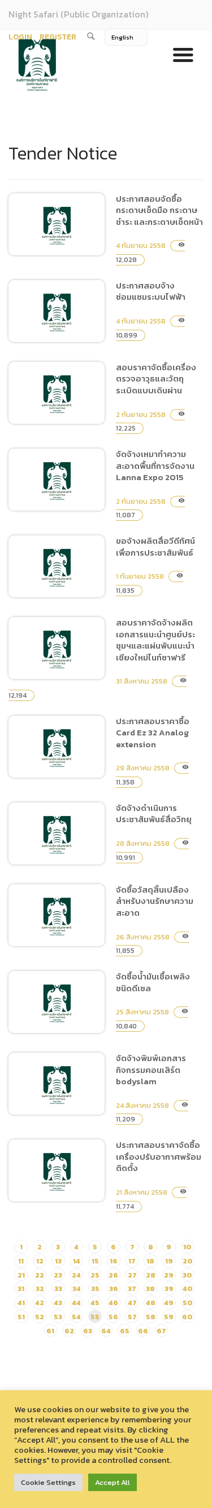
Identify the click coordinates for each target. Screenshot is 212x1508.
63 (87, 1330)
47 (132, 1302)
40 (188, 1288)
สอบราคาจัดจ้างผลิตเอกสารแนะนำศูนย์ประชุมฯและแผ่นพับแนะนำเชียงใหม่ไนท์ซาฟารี (155, 640)
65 (124, 1330)
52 (39, 1316)
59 (169, 1316)
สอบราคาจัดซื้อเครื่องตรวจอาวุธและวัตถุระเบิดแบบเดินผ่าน (156, 379)
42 (39, 1302)
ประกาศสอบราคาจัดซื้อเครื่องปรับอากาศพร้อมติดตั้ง (56, 1248)
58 (150, 1316)
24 (76, 1275)
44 (76, 1302)
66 (143, 1330)
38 (150, 1288)
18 (150, 1261)
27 (132, 1275)
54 (76, 1316)
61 (50, 1330)
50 (188, 1302)
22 (39, 1275)
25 (94, 1275)
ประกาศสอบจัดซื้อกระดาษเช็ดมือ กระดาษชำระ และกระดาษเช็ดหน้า (159, 210)
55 (94, 1316)
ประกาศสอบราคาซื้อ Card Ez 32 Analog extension (56, 825)
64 (106, 1330)
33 (58, 1288)
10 (187, 1246)
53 (58, 1316)
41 (21, 1302)
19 (169, 1261)
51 (21, 1316)
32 (40, 1288)
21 (21, 1275)
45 (94, 1302)
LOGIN (20, 37)
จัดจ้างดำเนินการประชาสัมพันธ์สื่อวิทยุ (43, 911)
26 (113, 1275)
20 (188, 1261)
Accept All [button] (112, 1482)
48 (150, 1302)
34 (76, 1288)
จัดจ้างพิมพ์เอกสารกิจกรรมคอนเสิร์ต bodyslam (53, 1162)
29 (169, 1275)
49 (169, 1302)
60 (187, 1316)
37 (132, 1288)
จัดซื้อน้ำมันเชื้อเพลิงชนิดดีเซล (49, 1080)
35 (95, 1288)
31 (21, 1288)
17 (132, 1261)
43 (58, 1302)
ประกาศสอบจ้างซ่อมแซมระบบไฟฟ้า (49, 389)
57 (132, 1316)
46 (113, 1302)
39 (169, 1288)
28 (150, 1275)
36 (113, 1288)
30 (187, 1275)
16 (114, 1261)
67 (161, 1330)
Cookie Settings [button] (48, 1482)
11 (21, 1261)
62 (69, 1330)
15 (95, 1261)
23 (58, 1275)
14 (76, 1261)
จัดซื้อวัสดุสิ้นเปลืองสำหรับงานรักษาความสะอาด (52, 993)
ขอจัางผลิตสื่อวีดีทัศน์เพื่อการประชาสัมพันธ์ (56, 644)
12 (40, 1261)
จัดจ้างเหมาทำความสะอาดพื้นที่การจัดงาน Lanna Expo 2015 (155, 465)
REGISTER (58, 37)
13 (58, 1261)
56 (113, 1316)
